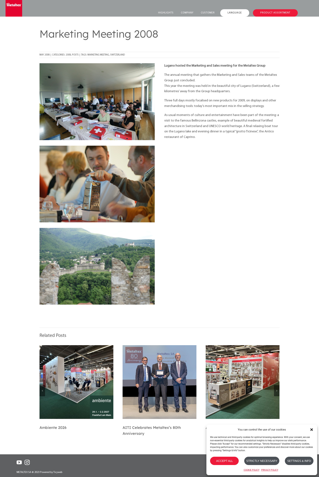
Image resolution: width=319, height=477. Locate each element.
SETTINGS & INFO (299, 460)
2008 (68, 55)
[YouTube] (19, 462)
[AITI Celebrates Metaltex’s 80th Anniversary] (159, 382)
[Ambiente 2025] (242, 382)
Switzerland (117, 55)
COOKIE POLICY (251, 470)
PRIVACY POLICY (269, 470)
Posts (75, 55)
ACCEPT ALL (224, 460)
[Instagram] (27, 462)
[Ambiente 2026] (76, 382)
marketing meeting (98, 55)
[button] (311, 429)
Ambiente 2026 (53, 427)
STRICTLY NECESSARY (261, 460)
